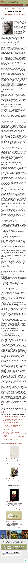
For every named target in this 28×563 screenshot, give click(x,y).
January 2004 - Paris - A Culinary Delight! (12, 439)
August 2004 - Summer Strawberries (11, 425)
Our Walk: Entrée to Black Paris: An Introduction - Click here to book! (14, 547)
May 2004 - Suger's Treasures (10, 431)
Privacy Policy (22, 541)
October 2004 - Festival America (10, 421)
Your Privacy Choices (13, 552)
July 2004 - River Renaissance (10, 426)
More (20, 464)
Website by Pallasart (10, 542)
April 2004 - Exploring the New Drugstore (12, 432)
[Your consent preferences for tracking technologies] (25, 560)
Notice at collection (8, 554)
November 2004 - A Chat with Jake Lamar (12, 419)
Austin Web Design (18, 542)
